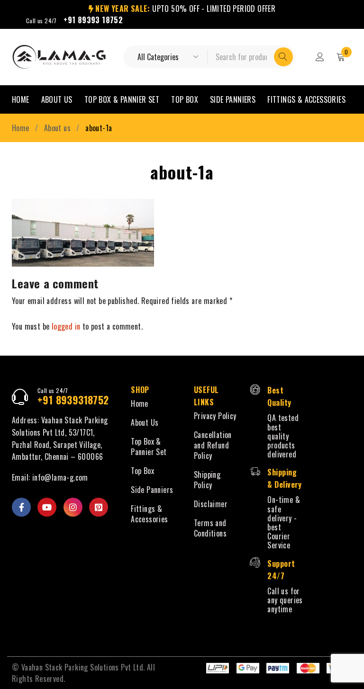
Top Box (142, 470)
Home (20, 128)
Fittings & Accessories (149, 514)
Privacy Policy (215, 415)
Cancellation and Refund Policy (213, 445)
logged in (66, 326)
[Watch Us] (46, 507)
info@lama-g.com (60, 477)
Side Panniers (152, 489)
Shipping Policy (207, 480)
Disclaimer (211, 504)
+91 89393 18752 (93, 20)
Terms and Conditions (210, 528)
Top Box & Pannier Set (148, 446)
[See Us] (73, 507)
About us (57, 128)
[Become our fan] (21, 507)
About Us (144, 422)
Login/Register (319, 56)
